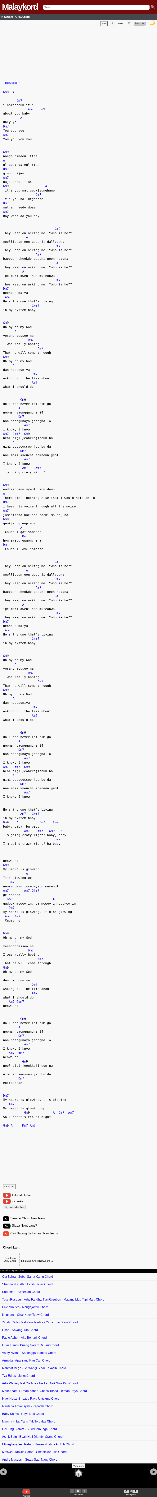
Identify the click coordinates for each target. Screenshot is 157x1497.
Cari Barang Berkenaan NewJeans (34, 1233)
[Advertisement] (80, 52)
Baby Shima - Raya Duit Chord (23, 1413)
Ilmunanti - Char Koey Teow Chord (25, 1314)
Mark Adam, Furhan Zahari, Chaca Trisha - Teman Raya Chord (44, 1391)
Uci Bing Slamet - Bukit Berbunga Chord (29, 1429)
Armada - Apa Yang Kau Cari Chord (26, 1360)
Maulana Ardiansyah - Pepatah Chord (27, 1406)
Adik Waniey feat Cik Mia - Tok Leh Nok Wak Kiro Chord (40, 1383)
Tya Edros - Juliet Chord (18, 1375)
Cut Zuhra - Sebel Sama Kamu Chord (27, 1276)
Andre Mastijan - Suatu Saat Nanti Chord (29, 1459)
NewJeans (11, 82)
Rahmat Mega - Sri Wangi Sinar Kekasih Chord (34, 1368)
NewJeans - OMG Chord (15, 16)
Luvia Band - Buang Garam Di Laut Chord (30, 1345)
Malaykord (20, 7)
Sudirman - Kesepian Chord (21, 1291)
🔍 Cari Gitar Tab (14, 1207)
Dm (24, 536)
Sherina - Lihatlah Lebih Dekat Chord (27, 1284)
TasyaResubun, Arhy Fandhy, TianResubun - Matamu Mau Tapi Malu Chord (53, 1299)
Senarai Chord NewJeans (28, 1218)
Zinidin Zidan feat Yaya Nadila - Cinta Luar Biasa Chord (40, 1322)
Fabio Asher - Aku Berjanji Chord (24, 1337)
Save (104, 23)
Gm (5, 92)
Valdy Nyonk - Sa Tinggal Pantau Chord (29, 1352)
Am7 (31, 109)
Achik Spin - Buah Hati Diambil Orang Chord (32, 1436)
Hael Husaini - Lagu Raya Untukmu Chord (31, 1398)
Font (120, 23)
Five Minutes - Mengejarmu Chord (25, 1307)
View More (78, 1466)
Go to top (9, 1186)
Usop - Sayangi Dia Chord (20, 1330)
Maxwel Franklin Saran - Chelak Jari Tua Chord (34, 1452)
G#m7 (35, 306)
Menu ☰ (139, 23)
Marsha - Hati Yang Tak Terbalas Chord (28, 1421)
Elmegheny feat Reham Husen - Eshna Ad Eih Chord (38, 1444)
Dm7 (19, 101)
